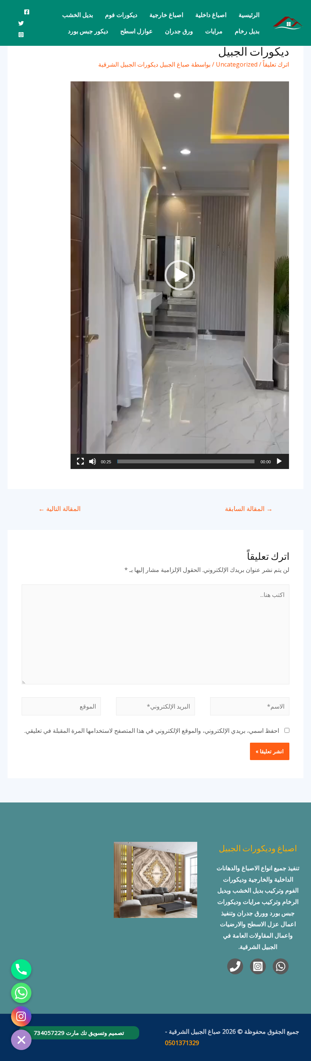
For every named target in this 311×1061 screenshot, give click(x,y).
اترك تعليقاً (276, 64)
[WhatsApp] (281, 966)
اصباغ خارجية (166, 15)
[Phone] (235, 966)
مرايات (214, 31)
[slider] (185, 461)
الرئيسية (249, 15)
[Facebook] (27, 12)
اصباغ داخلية (210, 15)
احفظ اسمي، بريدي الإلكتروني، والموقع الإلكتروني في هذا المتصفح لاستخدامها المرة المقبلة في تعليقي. (151, 730)
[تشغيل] (279, 461)
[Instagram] (21, 34)
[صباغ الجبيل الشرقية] (288, 22)
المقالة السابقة (249, 508)
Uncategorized (237, 64)
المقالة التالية (59, 508)
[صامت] (92, 461)
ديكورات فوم (121, 15)
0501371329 (182, 1043)
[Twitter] (21, 23)
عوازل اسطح (136, 31)
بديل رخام (247, 31)
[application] (180, 275)
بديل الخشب (77, 15)
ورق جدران (179, 31)
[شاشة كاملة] (80, 461)
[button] (180, 275)
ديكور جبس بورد (88, 31)
